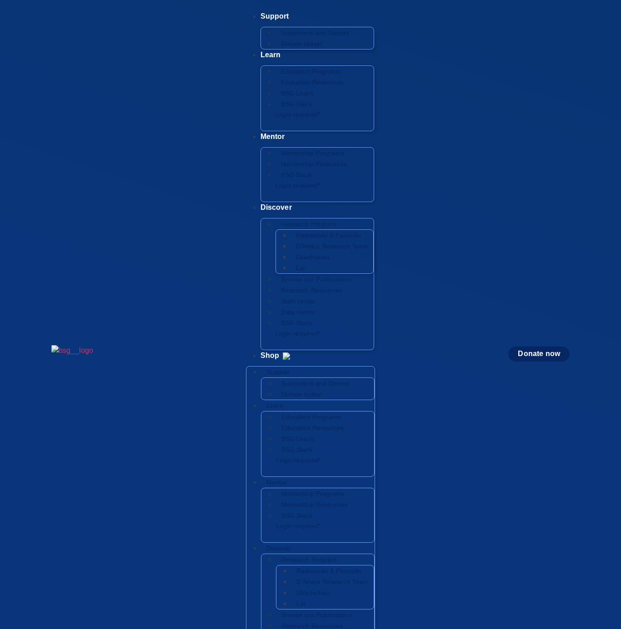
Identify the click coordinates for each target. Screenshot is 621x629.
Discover (276, 207)
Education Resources (312, 82)
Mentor (272, 136)
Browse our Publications (316, 279)
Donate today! (301, 43)
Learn (270, 55)
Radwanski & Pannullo (328, 235)
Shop (270, 355)
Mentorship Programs (313, 153)
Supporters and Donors (315, 32)
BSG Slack (298, 109)
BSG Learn (297, 93)
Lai (300, 268)
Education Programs (311, 71)
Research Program (308, 224)
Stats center (298, 301)
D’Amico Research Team (332, 246)
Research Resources (312, 290)
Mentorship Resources (314, 164)
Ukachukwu (313, 257)
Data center (298, 312)
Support (274, 16)
